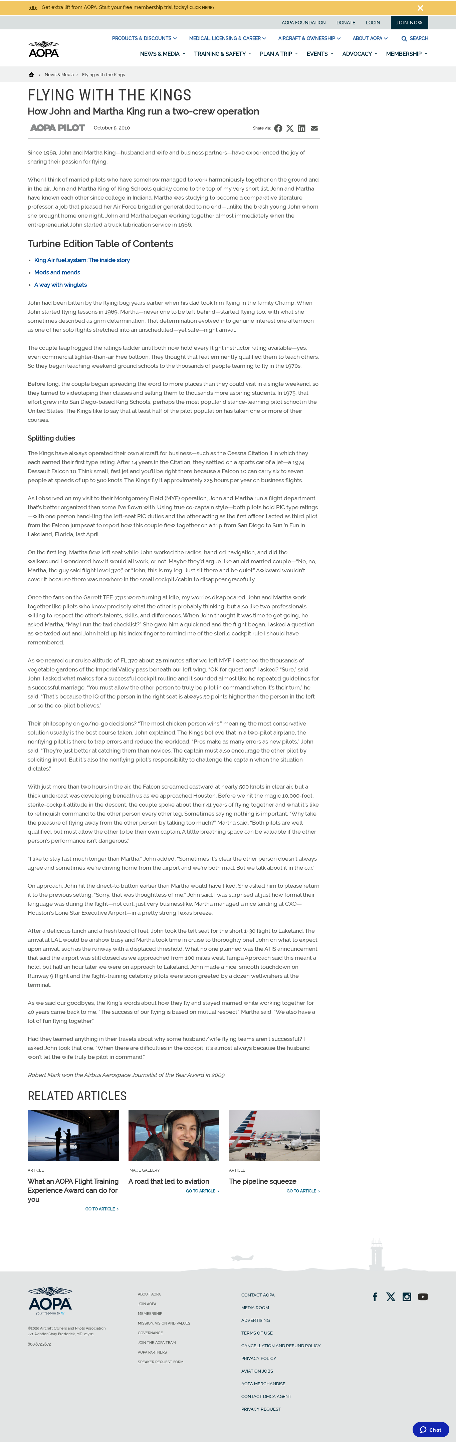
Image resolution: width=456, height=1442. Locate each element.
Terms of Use (257, 1333)
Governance (150, 1333)
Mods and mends (57, 272)
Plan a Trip (276, 54)
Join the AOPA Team (157, 1343)
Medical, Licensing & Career (225, 38)
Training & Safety (220, 54)
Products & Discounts (142, 38)
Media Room (255, 1307)
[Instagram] (409, 1297)
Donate (345, 22)
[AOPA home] (44, 55)
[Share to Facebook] (278, 128)
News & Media (160, 54)
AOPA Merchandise (263, 1383)
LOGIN (373, 22)
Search (418, 38)
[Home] (35, 74)
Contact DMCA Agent (266, 1396)
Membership (404, 54)
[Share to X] (290, 128)
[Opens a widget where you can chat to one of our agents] (430, 1430)
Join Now (409, 22)
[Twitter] (393, 1297)
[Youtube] (423, 1297)
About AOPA (367, 38)
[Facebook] (377, 1297)
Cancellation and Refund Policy (281, 1345)
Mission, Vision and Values (164, 1323)
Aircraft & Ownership (306, 38)
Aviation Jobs (257, 1371)
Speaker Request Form (161, 1362)
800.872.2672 (39, 1344)
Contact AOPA (258, 1294)
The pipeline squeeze (262, 1181)
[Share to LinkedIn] (301, 128)
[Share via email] (314, 128)
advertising (255, 1320)
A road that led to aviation (169, 1181)
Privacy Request (261, 1409)
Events (318, 54)
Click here (201, 7)
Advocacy (358, 54)
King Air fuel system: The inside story (82, 260)
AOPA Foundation (304, 22)
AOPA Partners (152, 1352)
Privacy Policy (258, 1358)
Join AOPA (147, 1304)
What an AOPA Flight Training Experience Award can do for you (73, 1190)
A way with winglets (60, 284)
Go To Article (100, 1209)
